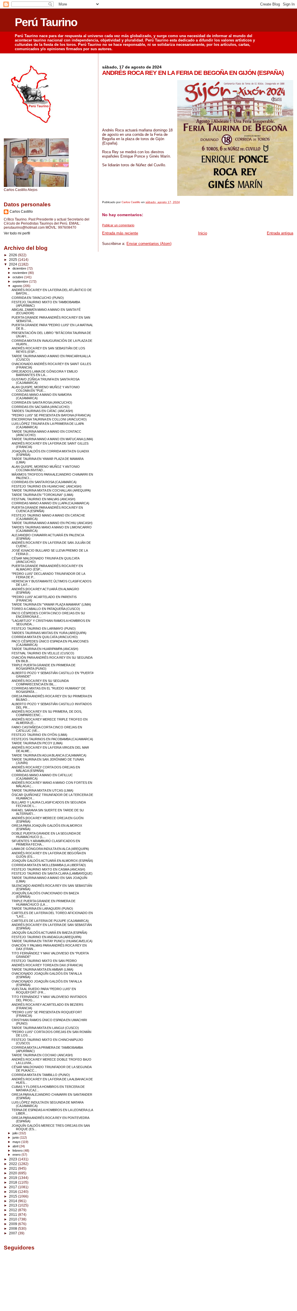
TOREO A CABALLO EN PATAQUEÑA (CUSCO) (46, 609)
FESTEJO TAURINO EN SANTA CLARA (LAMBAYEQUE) (52, 873)
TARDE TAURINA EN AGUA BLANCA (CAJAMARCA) (49, 755)
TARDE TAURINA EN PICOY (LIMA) (37, 743)
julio (15, 1133)
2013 (13, 1205)
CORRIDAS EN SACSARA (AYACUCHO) (41, 407)
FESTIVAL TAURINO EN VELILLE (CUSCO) (43, 653)
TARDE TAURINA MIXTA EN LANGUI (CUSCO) (45, 1028)
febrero (17, 1150)
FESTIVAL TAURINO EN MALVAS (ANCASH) (43, 499)
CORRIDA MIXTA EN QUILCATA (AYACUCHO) (45, 637)
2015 (13, 1196)
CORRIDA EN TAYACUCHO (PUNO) (38, 297)
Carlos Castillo (21, 212)
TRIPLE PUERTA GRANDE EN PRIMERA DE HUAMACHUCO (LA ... (43, 902)
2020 (13, 1173)
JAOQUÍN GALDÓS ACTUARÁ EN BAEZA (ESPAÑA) (49, 932)
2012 (13, 1210)
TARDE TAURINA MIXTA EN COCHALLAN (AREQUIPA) (51, 490)
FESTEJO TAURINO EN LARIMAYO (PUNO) (44, 628)
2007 (13, 1233)
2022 (13, 1164)
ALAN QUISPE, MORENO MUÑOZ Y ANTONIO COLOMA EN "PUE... (46, 388)
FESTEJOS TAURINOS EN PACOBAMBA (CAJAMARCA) (52, 739)
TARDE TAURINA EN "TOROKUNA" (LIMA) (42, 494)
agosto (17, 286)
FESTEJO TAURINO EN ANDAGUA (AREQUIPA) (47, 937)
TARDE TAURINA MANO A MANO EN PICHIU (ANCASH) (52, 523)
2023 (13, 1159)
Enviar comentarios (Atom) (148, 243)
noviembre (20, 273)
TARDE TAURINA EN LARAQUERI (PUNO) (42, 908)
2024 (13, 264)
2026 (13, 255)
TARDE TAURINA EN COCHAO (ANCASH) (42, 1055)
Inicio (202, 233)
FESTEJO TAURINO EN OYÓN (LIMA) (39, 734)
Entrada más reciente (120, 233)
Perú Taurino (46, 22)
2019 (13, 1178)
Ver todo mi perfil (17, 233)
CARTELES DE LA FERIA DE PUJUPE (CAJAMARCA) (50, 920)
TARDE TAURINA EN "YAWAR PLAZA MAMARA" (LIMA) (51, 604)
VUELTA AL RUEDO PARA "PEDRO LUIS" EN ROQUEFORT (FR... (44, 990)
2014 (13, 1201)
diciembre (19, 268)
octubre (18, 277)
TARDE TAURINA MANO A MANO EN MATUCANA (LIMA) (52, 439)
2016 (13, 1191)
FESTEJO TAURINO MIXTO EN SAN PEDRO (44, 961)
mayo (16, 1142)
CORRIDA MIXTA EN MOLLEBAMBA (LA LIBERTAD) (49, 865)
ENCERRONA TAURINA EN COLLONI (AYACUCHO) (49, 419)
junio (16, 1137)
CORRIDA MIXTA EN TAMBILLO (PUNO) (41, 1075)
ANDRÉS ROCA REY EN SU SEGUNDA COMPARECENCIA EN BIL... (40, 682)
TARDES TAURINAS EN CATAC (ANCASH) (42, 411)
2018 (13, 1182)
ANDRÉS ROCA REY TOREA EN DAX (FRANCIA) (47, 965)
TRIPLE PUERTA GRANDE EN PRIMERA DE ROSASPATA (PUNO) (43, 666)
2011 (13, 1214)
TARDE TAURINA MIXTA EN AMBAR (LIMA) (42, 969)
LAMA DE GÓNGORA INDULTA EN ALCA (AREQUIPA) (50, 848)
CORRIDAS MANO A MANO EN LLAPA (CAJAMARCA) (50, 503)
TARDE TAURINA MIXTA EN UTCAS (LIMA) (42, 790)
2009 (13, 1224)
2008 (13, 1228)
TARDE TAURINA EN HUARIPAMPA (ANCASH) (45, 649)
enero (16, 1154)
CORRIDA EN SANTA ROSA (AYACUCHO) (42, 402)
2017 (13, 1187)
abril (15, 1146)
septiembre (20, 281)
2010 (13, 1219)
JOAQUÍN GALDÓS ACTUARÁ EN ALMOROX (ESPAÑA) (52, 860)
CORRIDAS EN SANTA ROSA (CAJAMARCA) (44, 482)
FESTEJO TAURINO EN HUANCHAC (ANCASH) (47, 486)
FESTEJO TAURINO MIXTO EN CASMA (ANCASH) (48, 869)
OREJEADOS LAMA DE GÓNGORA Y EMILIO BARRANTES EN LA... (45, 373)
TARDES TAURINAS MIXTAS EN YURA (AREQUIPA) (49, 633)
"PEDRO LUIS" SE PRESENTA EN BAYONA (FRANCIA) (51, 415)
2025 (13, 259)
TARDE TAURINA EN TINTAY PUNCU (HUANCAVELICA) (52, 941)
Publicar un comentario (118, 225)
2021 (13, 1168)
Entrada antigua (280, 233)
